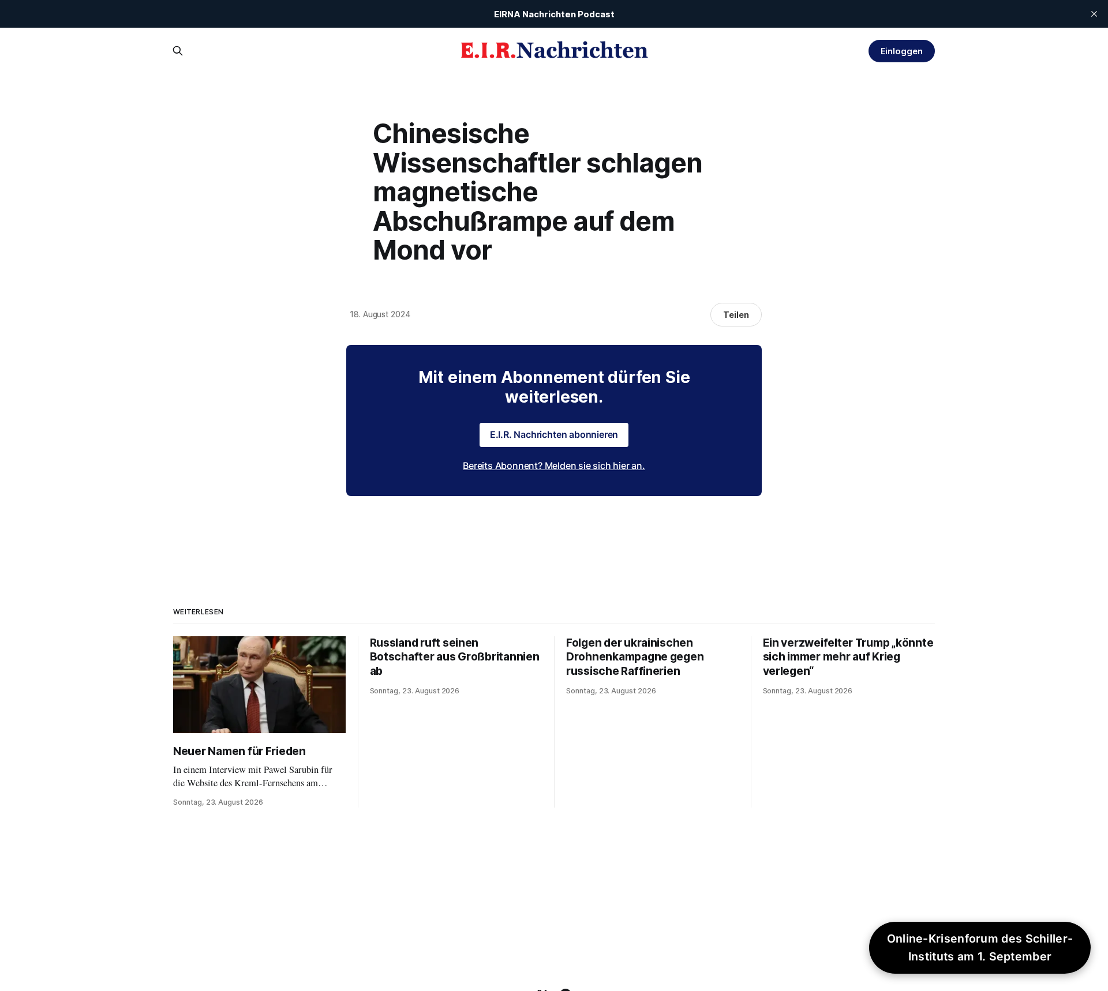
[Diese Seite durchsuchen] (178, 51)
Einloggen (902, 51)
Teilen (736, 314)
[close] (1094, 14)
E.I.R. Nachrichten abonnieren (554, 434)
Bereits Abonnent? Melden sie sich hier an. (554, 465)
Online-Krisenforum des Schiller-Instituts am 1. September (980, 947)
